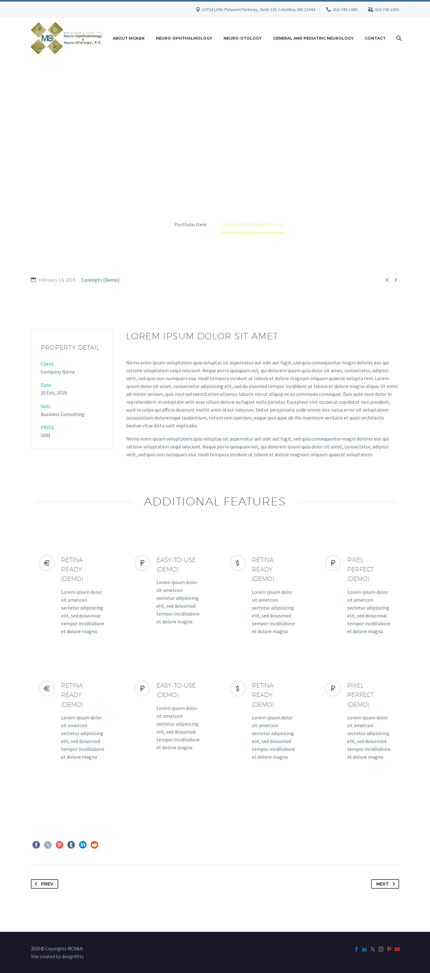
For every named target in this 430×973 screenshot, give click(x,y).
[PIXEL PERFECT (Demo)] (358, 595)
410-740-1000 (345, 9)
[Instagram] (380, 949)
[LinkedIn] (83, 845)
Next (382, 884)
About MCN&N (128, 38)
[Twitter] (48, 845)
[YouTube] (397, 949)
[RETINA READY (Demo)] (72, 595)
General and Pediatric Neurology (313, 38)
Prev (47, 884)
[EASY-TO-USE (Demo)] (167, 590)
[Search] (398, 38)
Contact (375, 38)
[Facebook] (36, 845)
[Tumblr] (71, 845)
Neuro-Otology (242, 38)
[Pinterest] (59, 845)
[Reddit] (94, 845)
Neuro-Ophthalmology (184, 38)
